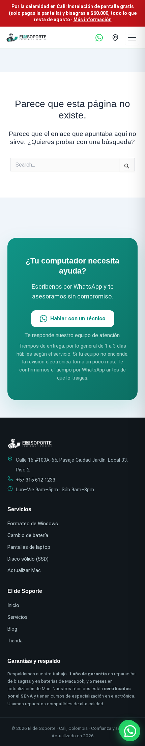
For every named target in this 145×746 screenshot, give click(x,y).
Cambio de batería (27, 535)
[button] (130, 731)
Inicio (13, 605)
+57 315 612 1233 (35, 480)
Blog (12, 629)
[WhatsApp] (99, 38)
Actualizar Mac (24, 570)
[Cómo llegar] (115, 38)
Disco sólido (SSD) (28, 559)
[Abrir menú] (132, 37)
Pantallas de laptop (28, 547)
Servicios (17, 617)
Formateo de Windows (32, 524)
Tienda (15, 641)
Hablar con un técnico (78, 318)
